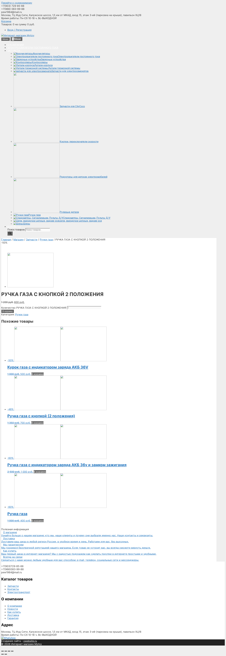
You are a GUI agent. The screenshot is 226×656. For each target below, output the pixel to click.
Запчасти (31, 239)
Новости (12, 608)
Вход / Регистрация (19, 29)
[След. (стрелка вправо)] (5, 654)
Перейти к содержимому (16, 2)
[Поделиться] (5, 651)
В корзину (7, 311)
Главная (6, 239)
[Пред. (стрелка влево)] (2, 654)
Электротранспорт (18, 592)
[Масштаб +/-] (12, 651)
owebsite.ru (30, 640)
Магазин (18, 239)
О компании (14, 605)
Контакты (13, 589)
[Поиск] (10, 233)
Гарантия (12, 618)
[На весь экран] (9, 651)
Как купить (14, 612)
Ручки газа (46, 239)
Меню (17, 38)
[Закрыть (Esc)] (2, 651)
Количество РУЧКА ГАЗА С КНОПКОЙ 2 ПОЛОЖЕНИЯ (33, 307)
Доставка (13, 615)
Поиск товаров (16, 229)
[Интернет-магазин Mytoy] (17, 35)
